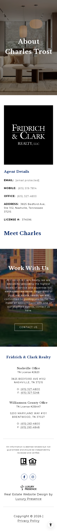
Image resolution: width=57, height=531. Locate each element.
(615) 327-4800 (27, 196)
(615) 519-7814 (27, 188)
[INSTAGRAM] (33, 477)
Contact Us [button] (28, 327)
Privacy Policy (29, 521)
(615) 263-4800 (30, 423)
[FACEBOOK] (24, 477)
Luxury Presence (29, 499)
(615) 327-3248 (30, 392)
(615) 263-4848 (30, 427)
